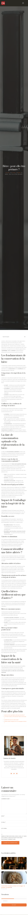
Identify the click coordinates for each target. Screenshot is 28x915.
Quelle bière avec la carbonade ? (11, 719)
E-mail (3, 822)
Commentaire (5, 798)
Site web (4, 828)
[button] (23, 3)
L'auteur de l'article (9, 758)
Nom (3, 816)
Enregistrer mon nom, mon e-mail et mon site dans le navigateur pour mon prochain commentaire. (14, 838)
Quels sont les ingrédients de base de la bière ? (14, 715)
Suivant (14, 904)
